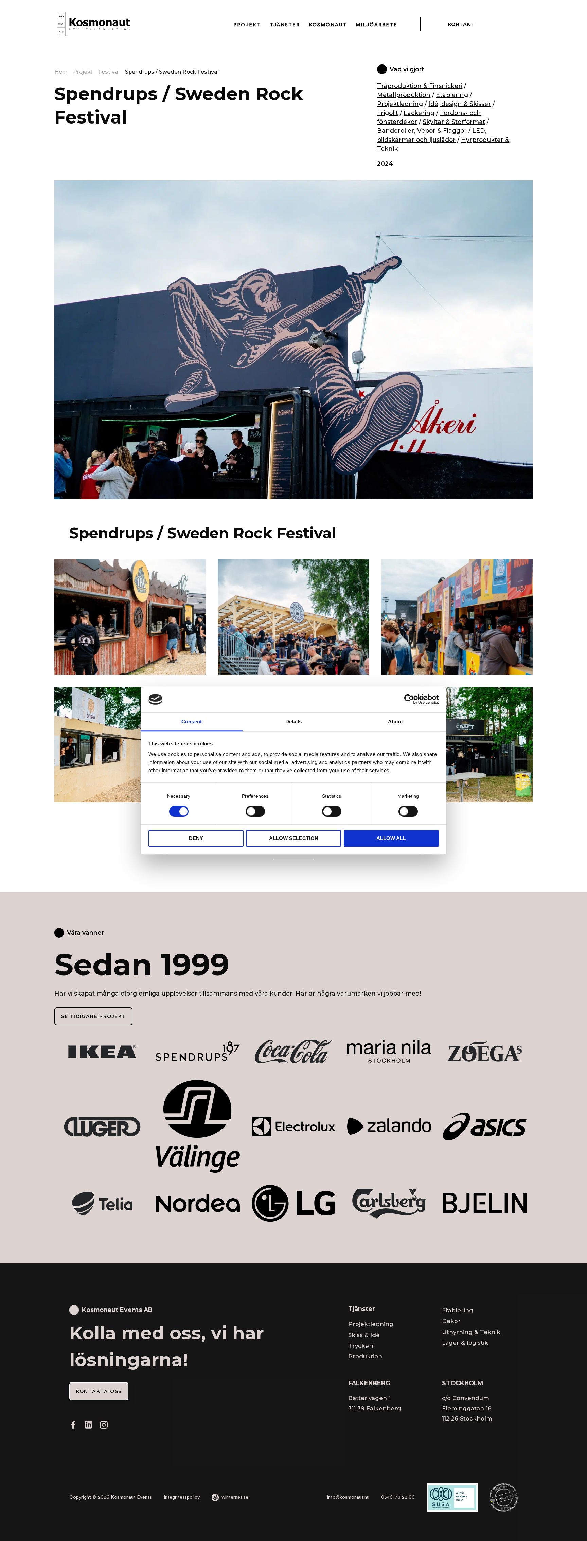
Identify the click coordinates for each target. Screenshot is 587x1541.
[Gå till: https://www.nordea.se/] (197, 1203)
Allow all (391, 838)
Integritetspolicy (182, 1497)
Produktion (365, 1356)
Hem (61, 72)
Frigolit (387, 112)
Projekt (247, 24)
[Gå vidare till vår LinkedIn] (88, 1426)
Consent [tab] (191, 721)
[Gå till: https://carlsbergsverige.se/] (389, 1203)
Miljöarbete (376, 24)
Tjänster (285, 24)
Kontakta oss (99, 1391)
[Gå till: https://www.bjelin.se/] (485, 1203)
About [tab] (395, 721)
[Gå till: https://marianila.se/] (389, 1051)
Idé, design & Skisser (459, 103)
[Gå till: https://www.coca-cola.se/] (293, 1051)
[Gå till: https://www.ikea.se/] (102, 1051)
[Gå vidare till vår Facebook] (73, 1426)
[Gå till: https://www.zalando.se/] (389, 1126)
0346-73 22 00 (398, 1497)
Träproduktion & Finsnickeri (419, 85)
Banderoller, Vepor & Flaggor (422, 130)
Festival (109, 72)
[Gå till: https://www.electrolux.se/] (293, 1126)
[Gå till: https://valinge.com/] (197, 1126)
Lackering (419, 112)
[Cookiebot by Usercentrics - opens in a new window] (409, 699)
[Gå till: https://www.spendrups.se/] (197, 1051)
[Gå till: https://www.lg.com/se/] (293, 1203)
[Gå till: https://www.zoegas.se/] (485, 1051)
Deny (196, 838)
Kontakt (461, 24)
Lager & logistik (465, 1342)
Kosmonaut (328, 24)
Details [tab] (293, 721)
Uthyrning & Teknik (471, 1332)
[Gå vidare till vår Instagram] (104, 1426)
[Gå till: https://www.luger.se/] (102, 1127)
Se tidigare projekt (93, 1016)
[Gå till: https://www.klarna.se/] (485, 1126)
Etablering (452, 94)
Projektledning (400, 103)
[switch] (255, 811)
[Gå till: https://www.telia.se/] (102, 1203)
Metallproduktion (403, 94)
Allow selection (293, 838)
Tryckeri (360, 1345)
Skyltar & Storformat (454, 121)
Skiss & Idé (364, 1335)
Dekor (451, 1321)
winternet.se (234, 1497)
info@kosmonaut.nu (348, 1497)
